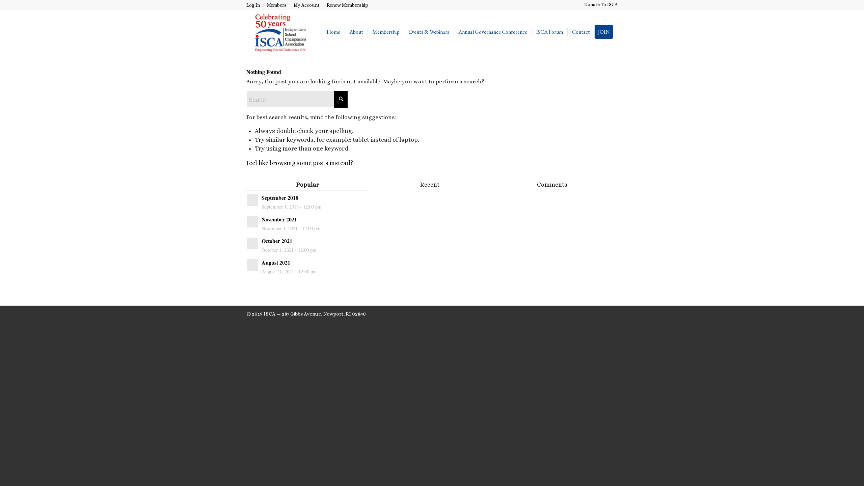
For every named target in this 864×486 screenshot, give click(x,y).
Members (277, 5)
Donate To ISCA (601, 4)
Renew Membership (347, 5)
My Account (307, 5)
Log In (253, 5)
